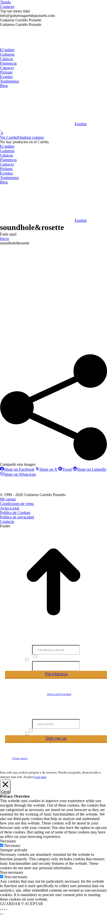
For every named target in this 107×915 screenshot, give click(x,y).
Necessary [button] (8, 841)
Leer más (40, 777)
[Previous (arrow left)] (0, 914)
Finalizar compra (30, 137)
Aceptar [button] (28, 777)
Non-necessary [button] (11, 872)
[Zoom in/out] (6, 909)
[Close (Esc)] (0, 909)
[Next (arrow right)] (2, 914)
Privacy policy (20, 758)
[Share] (2, 909)
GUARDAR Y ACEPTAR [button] (21, 904)
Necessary (12, 845)
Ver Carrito (8, 137)
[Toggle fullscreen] (4, 909)
